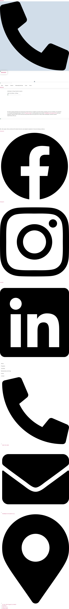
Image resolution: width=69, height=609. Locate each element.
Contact (30, 85)
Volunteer (11, 85)
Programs (6, 85)
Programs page (28, 113)
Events (26, 85)
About (2, 85)
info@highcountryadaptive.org (50, 113)
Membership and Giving (19, 85)
